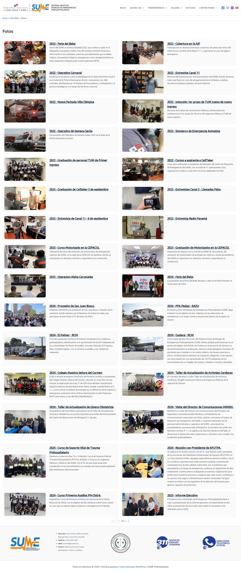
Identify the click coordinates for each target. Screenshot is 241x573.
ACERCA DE (135, 8)
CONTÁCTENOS (206, 8)
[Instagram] (232, 7)
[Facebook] (223, 7)
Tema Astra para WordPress (132, 566)
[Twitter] (227, 7)
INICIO (123, 8)
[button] (142, 8)
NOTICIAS (190, 8)
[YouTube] (236, 7)
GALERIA (175, 8)
